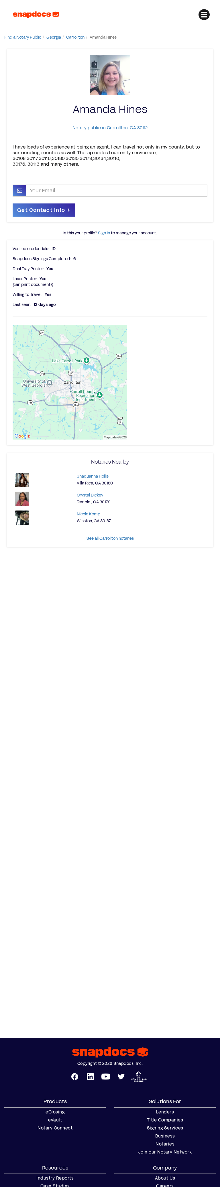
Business (165, 1136)
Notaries (165, 1144)
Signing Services (165, 1128)
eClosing (55, 1112)
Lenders (165, 1112)
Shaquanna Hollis (93, 476)
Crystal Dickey (90, 495)
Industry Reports (55, 1178)
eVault (55, 1120)
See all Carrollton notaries (110, 538)
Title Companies (165, 1120)
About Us (165, 1178)
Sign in (104, 233)
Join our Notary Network (165, 1152)
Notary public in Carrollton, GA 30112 (110, 128)
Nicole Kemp (88, 514)
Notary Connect (55, 1128)
